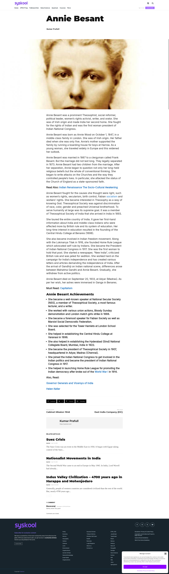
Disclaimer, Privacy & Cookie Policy (146, 570)
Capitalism (66, 288)
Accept (145, 567)
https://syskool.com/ (65, 424)
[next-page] (50, 496)
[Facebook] (137, 525)
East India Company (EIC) (109, 412)
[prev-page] (47, 496)
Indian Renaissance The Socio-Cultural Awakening (88, 187)
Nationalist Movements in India (73, 458)
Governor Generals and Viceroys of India (69, 383)
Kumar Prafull (53, 29)
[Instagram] (142, 525)
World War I (101, 371)
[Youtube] (152, 525)
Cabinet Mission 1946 (58, 412)
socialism (112, 196)
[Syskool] (48, 3)
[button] (165, 554)
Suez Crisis (55, 439)
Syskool (48, 443)
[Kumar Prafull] (53, 423)
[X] (147, 525)
